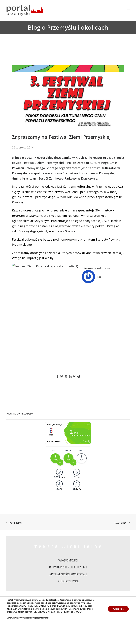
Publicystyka (68, 581)
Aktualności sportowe (68, 574)
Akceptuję (118, 608)
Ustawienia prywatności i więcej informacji (28, 617)
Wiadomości (68, 560)
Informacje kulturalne (96, 268)
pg (99, 276)
